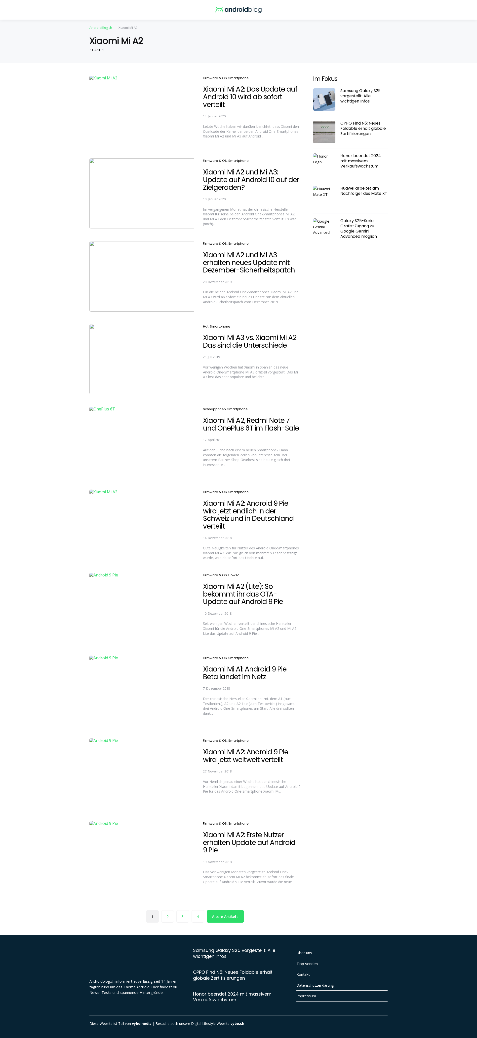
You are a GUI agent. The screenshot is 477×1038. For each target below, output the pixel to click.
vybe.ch (237, 1023)
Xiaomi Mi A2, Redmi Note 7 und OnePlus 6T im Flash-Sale (251, 424)
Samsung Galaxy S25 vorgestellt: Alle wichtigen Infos (360, 96)
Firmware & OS (215, 78)
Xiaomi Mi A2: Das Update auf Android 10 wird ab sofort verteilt (250, 96)
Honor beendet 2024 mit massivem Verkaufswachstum (360, 161)
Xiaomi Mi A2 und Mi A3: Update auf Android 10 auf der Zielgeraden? (251, 179)
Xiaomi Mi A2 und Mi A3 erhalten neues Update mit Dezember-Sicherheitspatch (249, 262)
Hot (205, 326)
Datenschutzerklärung (315, 985)
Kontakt (303, 974)
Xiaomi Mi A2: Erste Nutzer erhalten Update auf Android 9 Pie (249, 842)
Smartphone (238, 78)
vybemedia (142, 1023)
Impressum (306, 995)
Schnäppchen (214, 409)
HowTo (233, 575)
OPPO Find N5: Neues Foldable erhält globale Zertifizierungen (363, 128)
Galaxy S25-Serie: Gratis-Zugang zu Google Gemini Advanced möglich (358, 228)
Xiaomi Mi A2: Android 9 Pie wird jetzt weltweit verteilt (245, 756)
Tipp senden (307, 963)
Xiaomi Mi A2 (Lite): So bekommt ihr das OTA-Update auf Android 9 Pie (243, 594)
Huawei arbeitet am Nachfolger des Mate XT (363, 191)
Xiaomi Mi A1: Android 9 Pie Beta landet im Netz (244, 673)
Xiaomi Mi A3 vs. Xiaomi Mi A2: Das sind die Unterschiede (250, 341)
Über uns (304, 952)
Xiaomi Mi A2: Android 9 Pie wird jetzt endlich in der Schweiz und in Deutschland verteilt (248, 515)
